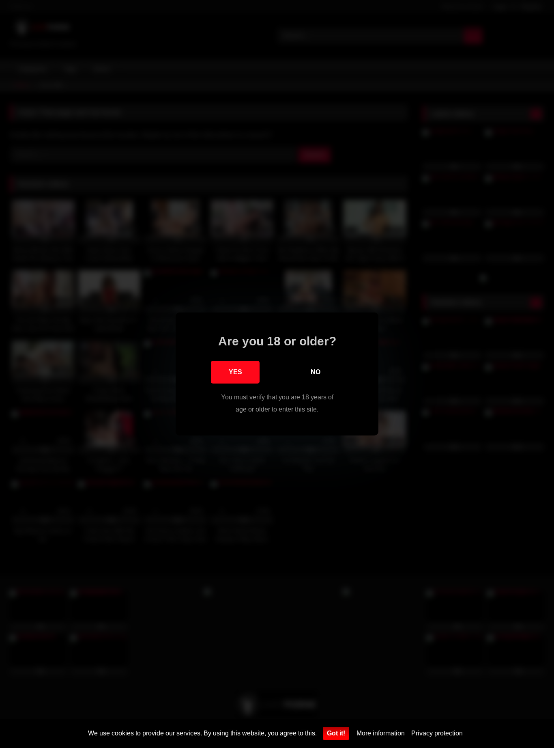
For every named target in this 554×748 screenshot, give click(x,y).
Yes (235, 372)
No (315, 372)
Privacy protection (437, 733)
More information (380, 733)
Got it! (336, 733)
